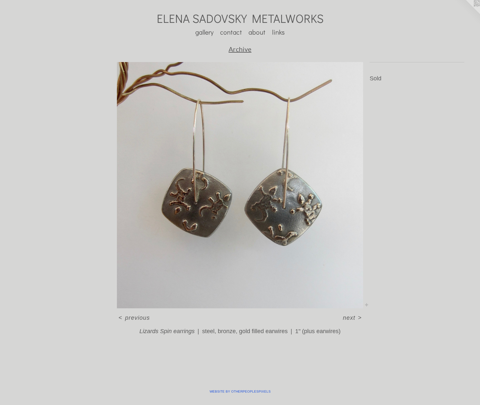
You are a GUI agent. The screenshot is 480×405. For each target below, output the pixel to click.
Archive (240, 49)
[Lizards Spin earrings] (240, 185)
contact (231, 32)
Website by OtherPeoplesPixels (240, 391)
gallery (204, 32)
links (278, 32)
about (256, 32)
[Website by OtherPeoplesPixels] (467, 13)
